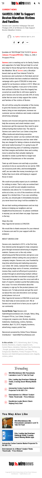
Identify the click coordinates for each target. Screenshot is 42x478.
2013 (16, 342)
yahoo (10, 356)
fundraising (35, 347)
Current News (7, 347)
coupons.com (27, 345)
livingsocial (6, 352)
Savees (20, 71)
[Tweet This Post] (18, 42)
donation (16, 347)
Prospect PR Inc (30, 352)
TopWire (17, 36)
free (29, 347)
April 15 (30, 342)
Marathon (14, 352)
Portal (21, 352)
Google (5, 349)
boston (4, 345)
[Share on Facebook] (14, 42)
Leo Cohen (29, 349)
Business (11, 345)
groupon (12, 349)
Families (23, 347)
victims (5, 356)
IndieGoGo (20, 349)
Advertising (22, 342)
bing (35, 342)
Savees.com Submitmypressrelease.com (17, 354)
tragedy (37, 354)
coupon (19, 345)
